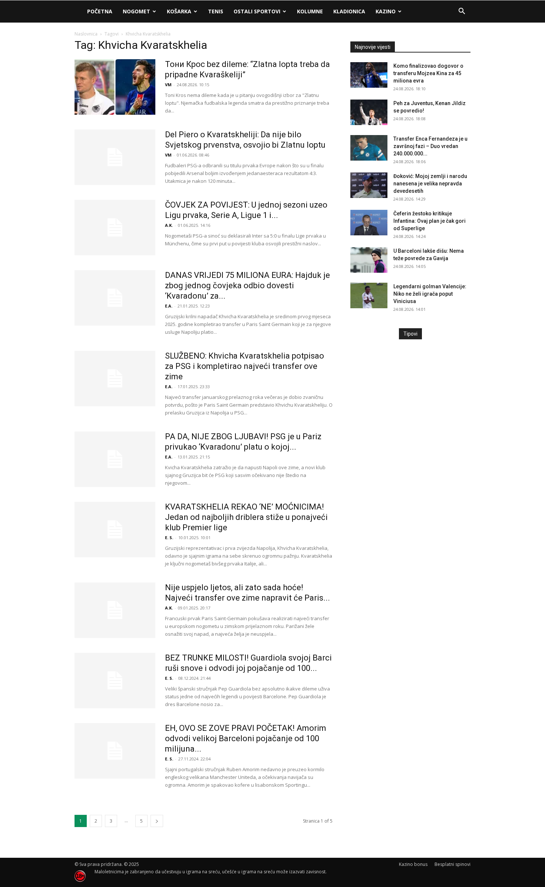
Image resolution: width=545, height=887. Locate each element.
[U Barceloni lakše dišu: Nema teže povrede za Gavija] (368, 260)
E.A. (168, 306)
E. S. (169, 537)
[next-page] (157, 821)
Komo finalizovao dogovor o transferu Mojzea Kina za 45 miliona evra (428, 73)
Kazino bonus (413, 864)
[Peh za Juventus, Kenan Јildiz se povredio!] (368, 112)
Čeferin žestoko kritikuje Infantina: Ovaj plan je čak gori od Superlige (429, 221)
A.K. (169, 225)
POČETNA (99, 11)
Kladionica (349, 11)
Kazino (386, 11)
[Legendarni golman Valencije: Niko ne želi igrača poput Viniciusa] (368, 295)
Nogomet (136, 11)
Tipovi (410, 334)
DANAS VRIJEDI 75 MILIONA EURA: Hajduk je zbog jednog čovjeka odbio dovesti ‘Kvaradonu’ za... (247, 285)
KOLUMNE (310, 11)
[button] (461, 12)
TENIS (215, 11)
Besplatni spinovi (452, 864)
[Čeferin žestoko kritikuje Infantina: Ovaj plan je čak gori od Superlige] (368, 222)
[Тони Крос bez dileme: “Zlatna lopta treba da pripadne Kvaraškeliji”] (115, 87)
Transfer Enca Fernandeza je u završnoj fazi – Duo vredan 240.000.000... (430, 146)
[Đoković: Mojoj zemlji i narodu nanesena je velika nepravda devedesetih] (368, 185)
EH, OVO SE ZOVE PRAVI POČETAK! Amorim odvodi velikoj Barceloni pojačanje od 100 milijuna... (245, 738)
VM (168, 84)
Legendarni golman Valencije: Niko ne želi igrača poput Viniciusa (429, 293)
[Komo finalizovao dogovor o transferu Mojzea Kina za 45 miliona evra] (368, 75)
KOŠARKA (179, 11)
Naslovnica (86, 34)
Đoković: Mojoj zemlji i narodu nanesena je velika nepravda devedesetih (430, 183)
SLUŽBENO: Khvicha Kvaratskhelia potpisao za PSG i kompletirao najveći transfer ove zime (244, 366)
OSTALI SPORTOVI (257, 11)
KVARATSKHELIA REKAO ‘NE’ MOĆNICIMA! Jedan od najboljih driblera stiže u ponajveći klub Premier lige (246, 517)
